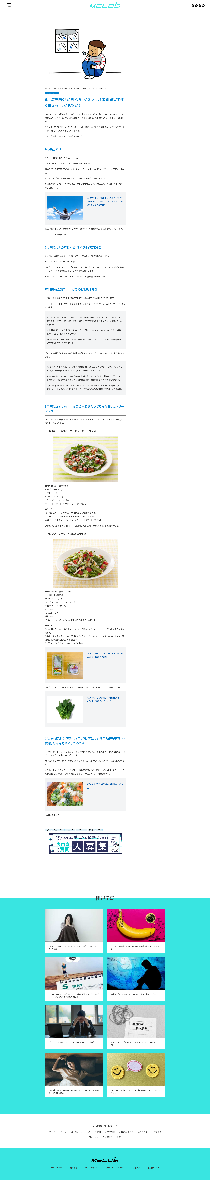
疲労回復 (111, 1131)
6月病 (47, 830)
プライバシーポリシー (115, 1167)
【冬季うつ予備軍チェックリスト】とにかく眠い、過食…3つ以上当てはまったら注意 (74, 947)
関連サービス (153, 1167)
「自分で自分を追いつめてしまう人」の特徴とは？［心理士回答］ (72, 1042)
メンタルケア (69, 830)
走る (64, 1131)
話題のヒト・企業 (112, 1136)
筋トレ (53, 1131)
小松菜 (98, 830)
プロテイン (144, 1131)
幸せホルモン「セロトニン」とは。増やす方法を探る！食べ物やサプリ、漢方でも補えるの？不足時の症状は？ (105, 201)
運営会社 (73, 1167)
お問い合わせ (56, 1167)
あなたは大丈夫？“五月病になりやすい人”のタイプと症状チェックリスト (136, 1043)
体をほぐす (77, 1131)
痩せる (158, 1131)
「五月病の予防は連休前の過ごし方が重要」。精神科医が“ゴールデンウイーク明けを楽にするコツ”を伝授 (74, 995)
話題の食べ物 (127, 1131)
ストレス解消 (94, 1131)
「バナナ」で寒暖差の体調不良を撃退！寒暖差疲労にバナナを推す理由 (136, 947)
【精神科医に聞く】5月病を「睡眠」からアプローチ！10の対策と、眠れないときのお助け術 (74, 1091)
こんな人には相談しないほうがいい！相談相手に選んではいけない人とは (135, 1091)
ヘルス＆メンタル (57, 830)
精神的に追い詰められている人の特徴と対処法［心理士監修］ (134, 994)
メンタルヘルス (81, 830)
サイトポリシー (91, 1167)
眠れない (94, 1136)
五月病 (91, 830)
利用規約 (136, 1167)
